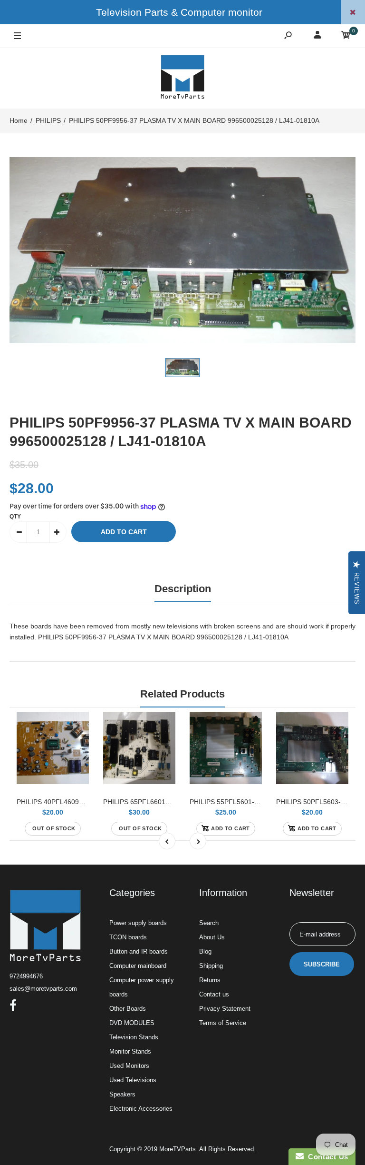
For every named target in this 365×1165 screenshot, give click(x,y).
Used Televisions (132, 1080)
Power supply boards (138, 922)
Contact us (214, 994)
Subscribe (322, 964)
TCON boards (128, 937)
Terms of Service (222, 1022)
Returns (210, 980)
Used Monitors (129, 1065)
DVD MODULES (131, 1022)
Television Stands (133, 1037)
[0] (346, 36)
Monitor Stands (130, 1051)
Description (182, 589)
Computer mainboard (137, 965)
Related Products (182, 694)
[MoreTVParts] (182, 78)
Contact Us (326, 1157)
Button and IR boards (138, 951)
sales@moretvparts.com (43, 988)
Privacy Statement (224, 1008)
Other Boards (127, 1008)
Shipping (211, 965)
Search (209, 922)
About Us (212, 937)
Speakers (122, 1094)
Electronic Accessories (141, 1108)
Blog (205, 951)
